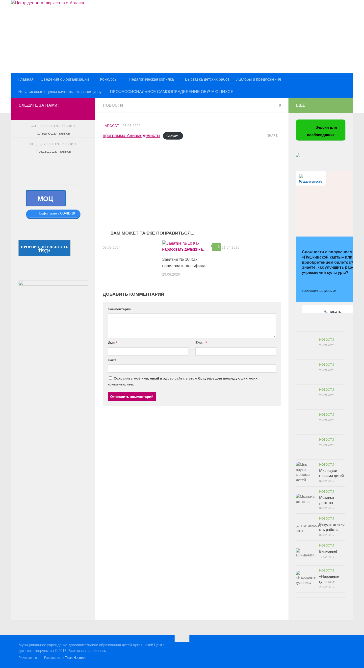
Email (201, 343)
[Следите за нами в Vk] (61, 113)
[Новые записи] (302, 327)
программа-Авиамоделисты (131, 135)
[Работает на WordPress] (39, 657)
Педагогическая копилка (151, 79)
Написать (332, 312)
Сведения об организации (65, 79)
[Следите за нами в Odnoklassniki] (69, 113)
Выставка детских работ (207, 79)
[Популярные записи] (314, 327)
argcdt (112, 126)
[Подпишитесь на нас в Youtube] (85, 113)
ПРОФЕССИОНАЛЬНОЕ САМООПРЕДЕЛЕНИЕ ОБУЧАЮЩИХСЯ (172, 92)
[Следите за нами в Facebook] (77, 113)
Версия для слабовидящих (322, 131)
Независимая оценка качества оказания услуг (60, 92)
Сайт (112, 360)
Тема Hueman (75, 658)
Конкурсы (109, 79)
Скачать (172, 136)
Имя (112, 343)
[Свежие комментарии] (327, 327)
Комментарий (119, 309)
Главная (26, 79)
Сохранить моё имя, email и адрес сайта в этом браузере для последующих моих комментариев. (183, 381)
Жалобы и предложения (258, 79)
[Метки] (339, 327)
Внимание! (328, 551)
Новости (113, 105)
